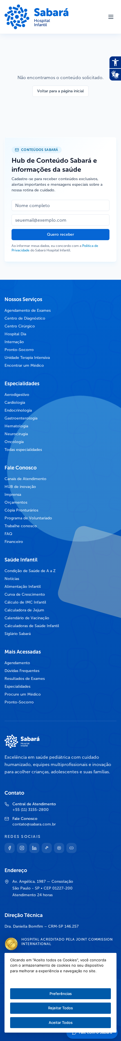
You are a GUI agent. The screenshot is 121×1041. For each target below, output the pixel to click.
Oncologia (14, 441)
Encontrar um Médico (24, 365)
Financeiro (14, 541)
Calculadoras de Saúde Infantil (32, 625)
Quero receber (60, 234)
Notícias (12, 578)
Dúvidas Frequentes (22, 670)
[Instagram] (22, 848)
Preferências (61, 993)
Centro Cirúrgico (20, 326)
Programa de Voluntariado (28, 518)
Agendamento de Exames (28, 310)
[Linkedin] (34, 848)
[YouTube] (71, 848)
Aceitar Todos (61, 1022)
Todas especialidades (23, 449)
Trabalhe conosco (21, 526)
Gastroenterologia (21, 418)
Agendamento (17, 663)
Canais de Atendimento (25, 478)
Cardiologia (15, 402)
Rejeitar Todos (60, 1008)
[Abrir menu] (110, 16)
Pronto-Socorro (19, 349)
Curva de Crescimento (25, 594)
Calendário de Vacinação (27, 618)
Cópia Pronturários (21, 510)
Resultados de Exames (25, 678)
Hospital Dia (15, 334)
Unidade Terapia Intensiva (27, 357)
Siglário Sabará (18, 633)
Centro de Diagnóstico (25, 318)
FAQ (8, 533)
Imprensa (13, 494)
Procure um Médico (23, 694)
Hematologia (16, 426)
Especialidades (17, 686)
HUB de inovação (20, 486)
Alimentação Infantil (23, 586)
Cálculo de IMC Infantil (25, 602)
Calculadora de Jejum (24, 610)
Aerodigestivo (17, 394)
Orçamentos (16, 502)
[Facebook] (10, 848)
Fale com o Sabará (95, 1032)
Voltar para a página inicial (60, 91)
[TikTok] (47, 848)
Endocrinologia (18, 410)
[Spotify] (59, 848)
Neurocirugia (16, 434)
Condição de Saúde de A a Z (30, 570)
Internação (14, 342)
